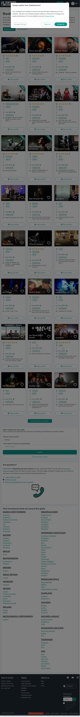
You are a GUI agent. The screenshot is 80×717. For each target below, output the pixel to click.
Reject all (47, 24)
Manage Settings (20, 24)
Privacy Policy (49, 16)
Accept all (60, 24)
